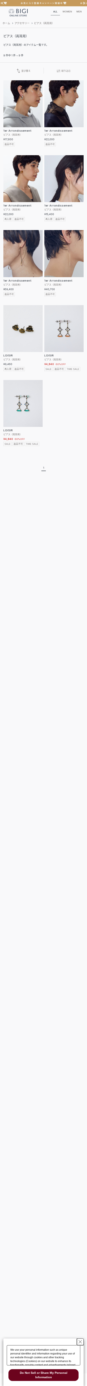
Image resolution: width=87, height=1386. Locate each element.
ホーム (6, 23)
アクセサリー (22, 23)
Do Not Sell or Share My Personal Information (43, 1375)
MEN (79, 11)
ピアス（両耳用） (44, 23)
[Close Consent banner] (80, 1341)
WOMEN (67, 11)
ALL (55, 11)
